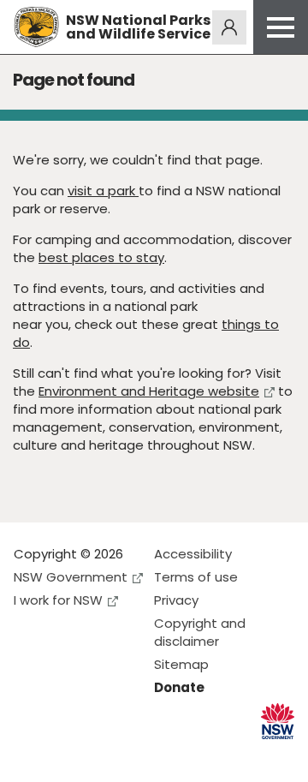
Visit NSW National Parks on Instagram (66, 755)
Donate (179, 687)
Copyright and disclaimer (200, 632)
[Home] (36, 27)
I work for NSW (58, 600)
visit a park (103, 191)
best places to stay (101, 257)
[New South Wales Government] (277, 721)
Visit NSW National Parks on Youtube (103, 755)
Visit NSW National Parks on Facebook (29, 755)
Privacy (176, 600)
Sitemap (181, 664)
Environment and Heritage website (148, 391)
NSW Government (70, 577)
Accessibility (193, 554)
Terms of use (196, 577)
